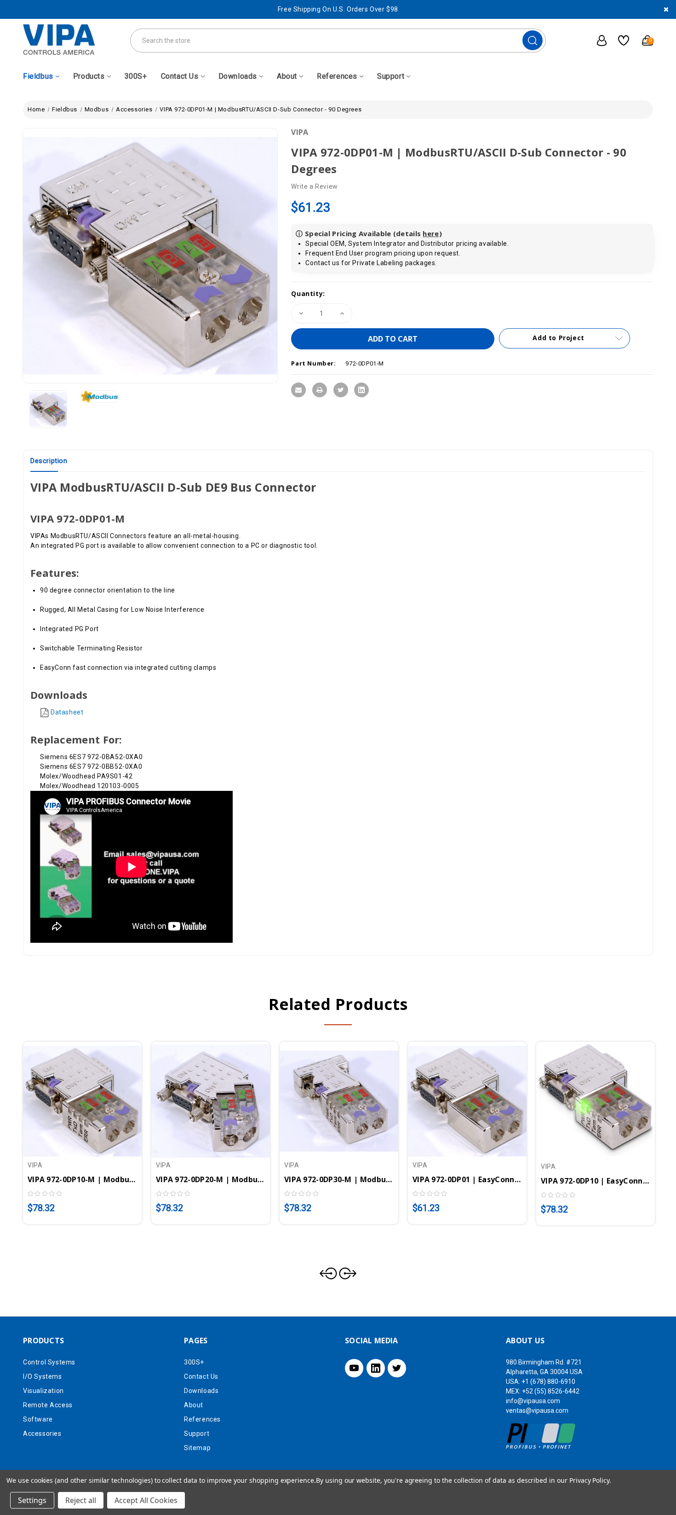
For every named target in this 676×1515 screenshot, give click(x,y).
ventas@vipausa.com (537, 1410)
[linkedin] (376, 1368)
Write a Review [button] (314, 186)
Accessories (42, 1433)
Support (390, 76)
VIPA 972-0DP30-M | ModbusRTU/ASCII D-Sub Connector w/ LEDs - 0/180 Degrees (339, 1179)
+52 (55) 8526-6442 (550, 1391)
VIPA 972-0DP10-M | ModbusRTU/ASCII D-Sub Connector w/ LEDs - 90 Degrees (82, 1179)
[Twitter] (340, 390)
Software (38, 1419)
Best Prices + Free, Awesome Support (338, 9)
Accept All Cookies (146, 1500)
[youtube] (354, 1368)
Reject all (80, 1500)
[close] (666, 9)
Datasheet (67, 712)
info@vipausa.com (533, 1401)
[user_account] (597, 40)
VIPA (299, 132)
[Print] (319, 390)
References (337, 76)
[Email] (298, 390)
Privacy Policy (589, 1480)
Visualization (43, 1390)
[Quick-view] (71, 1095)
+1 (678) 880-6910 (548, 1381)
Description (49, 461)
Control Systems (49, 1362)
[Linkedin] (361, 390)
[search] (532, 40)
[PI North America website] (541, 1436)
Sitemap (197, 1447)
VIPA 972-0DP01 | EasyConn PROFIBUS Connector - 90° (467, 1179)
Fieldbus (38, 76)
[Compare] (93, 1095)
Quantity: (308, 293)
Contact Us (180, 76)
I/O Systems (42, 1376)
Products (89, 76)
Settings (32, 1500)
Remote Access (48, 1405)
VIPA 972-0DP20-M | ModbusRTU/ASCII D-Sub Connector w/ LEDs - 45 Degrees (210, 1179)
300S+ (136, 76)
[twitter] (397, 1368)
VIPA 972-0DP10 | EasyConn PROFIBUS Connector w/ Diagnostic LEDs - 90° (595, 1181)
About (287, 76)
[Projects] (620, 40)
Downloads (237, 76)
